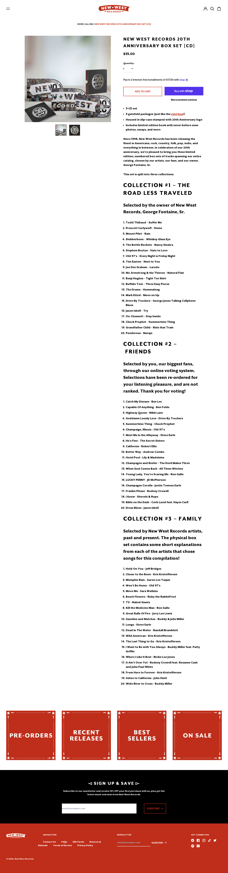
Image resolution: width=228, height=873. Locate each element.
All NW (89, 24)
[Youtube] (198, 846)
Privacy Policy (85, 845)
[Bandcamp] (192, 840)
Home (80, 24)
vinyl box (177, 114)
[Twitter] (215, 840)
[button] (212, 8)
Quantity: (128, 63)
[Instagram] (203, 840)
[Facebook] (198, 840)
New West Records (24, 859)
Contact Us (49, 842)
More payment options (184, 99)
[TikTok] (209, 840)
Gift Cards (78, 842)
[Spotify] (192, 846)
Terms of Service (62, 845)
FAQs (64, 842)
